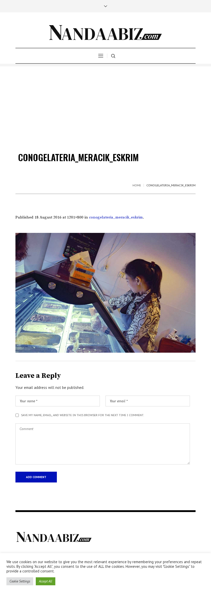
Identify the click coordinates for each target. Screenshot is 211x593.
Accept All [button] (45, 581)
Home (137, 185)
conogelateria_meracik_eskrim (116, 217)
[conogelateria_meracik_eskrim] (105, 293)
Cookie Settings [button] (20, 581)
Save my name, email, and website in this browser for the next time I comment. (82, 415)
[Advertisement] (105, 102)
